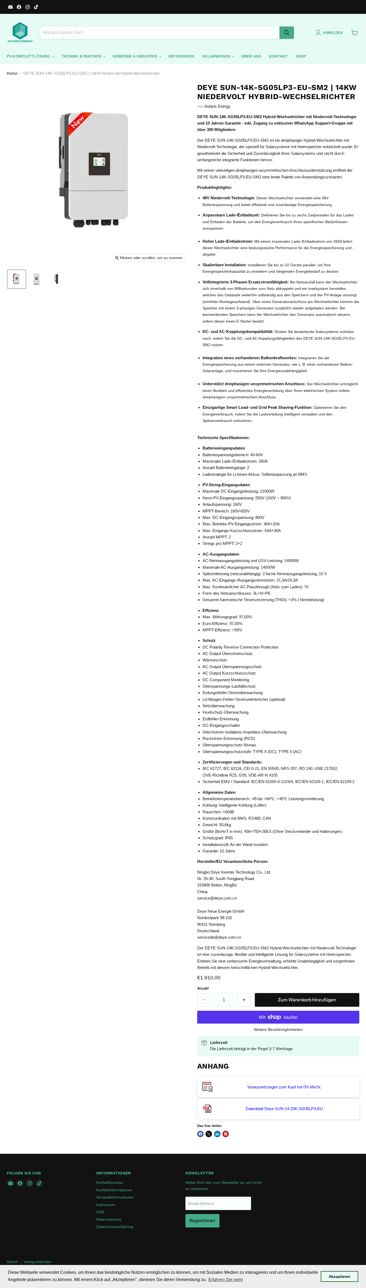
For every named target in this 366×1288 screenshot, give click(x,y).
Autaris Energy (217, 106)
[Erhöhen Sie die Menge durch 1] (244, 1000)
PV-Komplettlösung (29, 56)
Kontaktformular (109, 1182)
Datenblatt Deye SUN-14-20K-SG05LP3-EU (284, 1108)
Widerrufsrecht (108, 1219)
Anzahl (203, 988)
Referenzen (181, 56)
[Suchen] (286, 33)
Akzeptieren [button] (339, 1276)
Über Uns (251, 56)
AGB (100, 1212)
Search (12, 1262)
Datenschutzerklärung (114, 1227)
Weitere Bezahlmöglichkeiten (278, 1029)
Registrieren (202, 1220)
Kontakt (278, 56)
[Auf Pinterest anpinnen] (225, 1134)
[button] (17, 279)
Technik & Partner (82, 56)
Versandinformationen (114, 1197)
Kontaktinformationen (114, 1190)
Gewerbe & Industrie (135, 56)
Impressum (105, 1205)
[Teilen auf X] (209, 1134)
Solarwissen (216, 56)
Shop (301, 56)
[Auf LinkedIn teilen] (217, 1134)
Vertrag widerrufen (37, 1262)
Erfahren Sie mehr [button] (225, 1279)
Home (12, 73)
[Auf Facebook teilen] (200, 1134)
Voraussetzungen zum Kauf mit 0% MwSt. (284, 1087)
